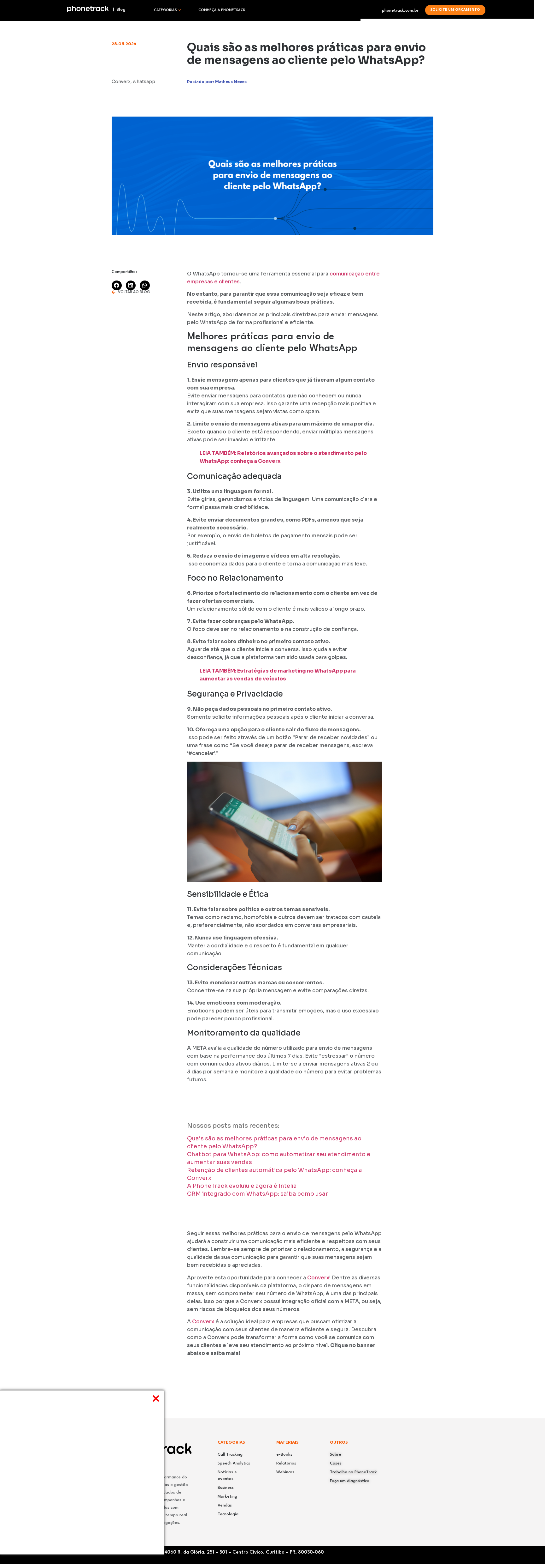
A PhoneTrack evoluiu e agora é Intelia (242, 1185)
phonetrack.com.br (400, 11)
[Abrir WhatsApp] (529, 1548)
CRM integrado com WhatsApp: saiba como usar (257, 1193)
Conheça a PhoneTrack (221, 10)
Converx (318, 1277)
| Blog (117, 9)
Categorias (165, 10)
